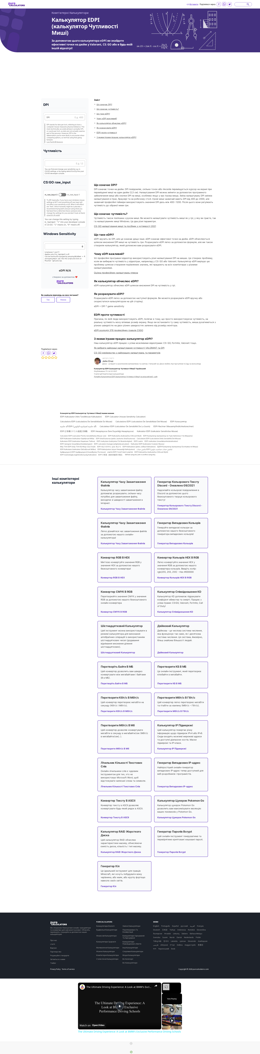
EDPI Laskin (138, 441)
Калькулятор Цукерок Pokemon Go (176, 817)
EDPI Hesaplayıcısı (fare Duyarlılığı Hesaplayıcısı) (112, 431)
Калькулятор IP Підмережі (171, 748)
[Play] (172, 1009)
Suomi (165, 937)
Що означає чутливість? (108, 109)
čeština (180, 945)
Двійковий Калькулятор (170, 652)
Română (191, 930)
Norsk (172, 937)
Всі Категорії (128, 959)
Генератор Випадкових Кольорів (175, 543)
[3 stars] (49, 357)
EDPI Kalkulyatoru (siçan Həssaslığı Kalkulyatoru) (116, 449)
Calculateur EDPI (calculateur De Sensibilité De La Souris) (125, 426)
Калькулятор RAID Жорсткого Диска (121, 852)
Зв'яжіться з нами (57, 959)
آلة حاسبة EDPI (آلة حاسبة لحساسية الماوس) (78, 426)
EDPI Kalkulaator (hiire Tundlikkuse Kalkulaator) (81, 416)
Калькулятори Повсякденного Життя (132, 943)
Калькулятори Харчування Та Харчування (133, 937)
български (157, 933)
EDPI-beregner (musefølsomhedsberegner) (76, 444)
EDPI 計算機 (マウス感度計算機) (74, 431)
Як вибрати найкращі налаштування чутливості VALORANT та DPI (129, 348)
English (156, 926)
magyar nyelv (190, 945)
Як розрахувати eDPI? (107, 128)
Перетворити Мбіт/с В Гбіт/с (173, 711)
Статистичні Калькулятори (107, 959)
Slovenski (192, 941)
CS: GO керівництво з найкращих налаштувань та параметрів (127, 352)
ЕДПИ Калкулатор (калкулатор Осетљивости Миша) (177, 447)
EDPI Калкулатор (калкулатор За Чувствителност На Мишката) (168, 436)
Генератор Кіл (108, 886)
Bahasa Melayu (196, 933)
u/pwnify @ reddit (53, 215)
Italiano (185, 933)
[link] (82, 987)
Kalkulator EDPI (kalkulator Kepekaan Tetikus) (77, 441)
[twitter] (230, 4)
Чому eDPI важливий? (107, 118)
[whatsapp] (224, 4)
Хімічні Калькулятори (131, 926)
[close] (131, 1043)
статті (52, 944)
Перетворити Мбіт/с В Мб (115, 748)
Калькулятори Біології (105, 926)
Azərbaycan (202, 941)
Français (200, 926)
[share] (155, 985)
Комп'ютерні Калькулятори (70, 13)
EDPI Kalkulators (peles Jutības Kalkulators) (139, 447)
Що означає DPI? (104, 104)
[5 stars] (55, 357)
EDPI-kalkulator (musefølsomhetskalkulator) (161, 441)
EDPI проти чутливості (107, 132)
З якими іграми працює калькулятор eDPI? (116, 137)
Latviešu (174, 941)
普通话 (200, 945)
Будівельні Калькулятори (106, 930)
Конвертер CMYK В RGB (114, 611)
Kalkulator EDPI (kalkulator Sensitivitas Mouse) (157, 431)
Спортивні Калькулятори (133, 951)
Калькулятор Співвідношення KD (175, 611)
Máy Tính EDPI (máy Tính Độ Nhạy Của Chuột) (77, 447)
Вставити (194, 4)
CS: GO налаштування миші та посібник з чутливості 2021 (125, 226)
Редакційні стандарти (59, 955)
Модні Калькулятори (131, 955)
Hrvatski (167, 933)
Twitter (53, 963)
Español (175, 926)
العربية (192, 926)
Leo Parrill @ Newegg (55, 142)
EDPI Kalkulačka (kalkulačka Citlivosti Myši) (125, 436)
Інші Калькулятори (130, 948)
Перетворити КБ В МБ (169, 683)
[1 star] (42, 357)
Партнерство (55, 952)
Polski (198, 937)
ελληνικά (164, 945)
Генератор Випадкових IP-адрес (175, 786)
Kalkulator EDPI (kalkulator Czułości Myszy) (147, 444)
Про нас (53, 940)
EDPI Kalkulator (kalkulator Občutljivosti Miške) (78, 449)
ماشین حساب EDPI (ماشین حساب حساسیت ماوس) (154, 449)
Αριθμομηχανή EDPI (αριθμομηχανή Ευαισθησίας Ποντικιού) (83, 452)
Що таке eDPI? (103, 114)
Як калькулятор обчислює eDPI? (111, 123)
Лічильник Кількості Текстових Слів (120, 786)
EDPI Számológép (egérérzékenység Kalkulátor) (78, 455)
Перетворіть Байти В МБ (114, 683)
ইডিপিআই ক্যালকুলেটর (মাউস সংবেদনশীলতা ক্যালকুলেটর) (140, 455)
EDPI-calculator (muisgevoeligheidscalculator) (111, 444)
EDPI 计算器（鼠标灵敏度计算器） (110, 455)
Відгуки (53, 948)
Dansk (179, 937)
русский (184, 926)
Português (165, 926)
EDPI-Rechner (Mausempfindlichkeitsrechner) (173, 426)
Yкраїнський (163, 949)
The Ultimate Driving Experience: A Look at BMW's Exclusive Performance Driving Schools (119, 987)
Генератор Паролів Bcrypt (171, 852)
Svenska (156, 937)
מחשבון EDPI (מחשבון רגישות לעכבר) (120, 452)
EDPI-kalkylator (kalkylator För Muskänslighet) (114, 441)
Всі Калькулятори (130, 963)
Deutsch (156, 930)
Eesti (173, 949)
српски (183, 941)
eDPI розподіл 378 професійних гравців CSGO (118, 330)
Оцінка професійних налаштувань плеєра (116, 272)
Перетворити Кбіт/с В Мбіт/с (116, 711)
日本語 (164, 930)
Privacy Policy (55, 969)
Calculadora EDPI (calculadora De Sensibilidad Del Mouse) (141, 421)
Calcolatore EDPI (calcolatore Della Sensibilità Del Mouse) (159, 438)
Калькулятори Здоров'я (106, 942)
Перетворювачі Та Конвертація (130, 931)
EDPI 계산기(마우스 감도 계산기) (109, 447)
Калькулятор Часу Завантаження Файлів (123, 508)
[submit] (248, 4)
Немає (63, 300)
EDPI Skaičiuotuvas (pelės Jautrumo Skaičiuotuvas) (115, 438)
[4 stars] (52, 357)
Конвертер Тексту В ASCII (115, 817)
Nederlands (189, 937)
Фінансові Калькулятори (106, 936)
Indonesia (181, 930)
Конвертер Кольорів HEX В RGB (174, 577)
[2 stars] (46, 357)
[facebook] (219, 4)
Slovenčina (201, 930)
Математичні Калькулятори (107, 948)
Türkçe (172, 930)
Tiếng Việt (157, 941)
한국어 (166, 941)
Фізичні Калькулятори (105, 951)
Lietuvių (176, 933)
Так (48, 300)
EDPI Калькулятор (178, 421)
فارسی (155, 945)
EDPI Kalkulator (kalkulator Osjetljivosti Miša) (77, 438)
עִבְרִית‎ (172, 945)
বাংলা (154, 949)
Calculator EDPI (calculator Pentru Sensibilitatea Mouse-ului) (83, 436)
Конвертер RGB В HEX (113, 577)
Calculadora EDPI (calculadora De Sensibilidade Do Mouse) (86, 421)
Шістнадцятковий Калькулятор (118, 652)
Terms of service (68, 969)
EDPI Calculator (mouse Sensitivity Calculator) (125, 416)
